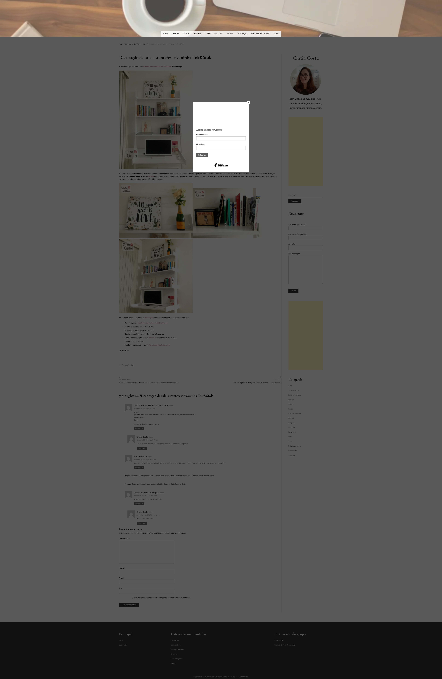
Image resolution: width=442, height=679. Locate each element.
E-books (175, 34)
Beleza (230, 34)
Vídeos (186, 34)
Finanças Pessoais (214, 34)
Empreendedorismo (260, 34)
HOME (165, 34)
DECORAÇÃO (242, 34)
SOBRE (276, 34)
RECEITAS (197, 34)
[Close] (248, 102)
